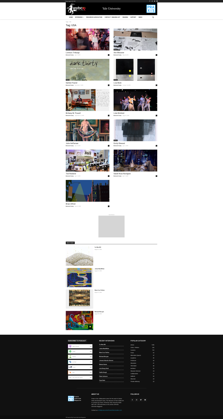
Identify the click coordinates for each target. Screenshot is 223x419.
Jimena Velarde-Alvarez (106, 360)
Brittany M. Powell (73, 113)
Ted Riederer (71, 174)
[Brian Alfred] (87, 191)
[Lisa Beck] (135, 70)
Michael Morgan (99, 311)
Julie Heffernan (72, 143)
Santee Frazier (71, 83)
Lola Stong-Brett (104, 368)
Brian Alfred (70, 204)
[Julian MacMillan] (79, 277)
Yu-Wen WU (98, 247)
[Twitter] (155, 1)
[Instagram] (152, 1)
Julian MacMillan (99, 268)
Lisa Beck (117, 83)
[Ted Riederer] (87, 160)
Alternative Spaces (70, 170)
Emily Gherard (119, 143)
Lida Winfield (119, 113)
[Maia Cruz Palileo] (79, 299)
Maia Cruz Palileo (100, 290)
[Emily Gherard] (135, 130)
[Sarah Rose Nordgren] (135, 160)
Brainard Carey (70, 55)
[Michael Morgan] (79, 320)
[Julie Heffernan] (87, 130)
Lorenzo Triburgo (73, 53)
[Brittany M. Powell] (87, 100)
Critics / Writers (117, 170)
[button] (153, 17)
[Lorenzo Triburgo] (87, 39)
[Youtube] (157, 1)
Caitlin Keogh (103, 372)
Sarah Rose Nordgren (122, 174)
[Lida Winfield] (135, 100)
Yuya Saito (102, 380)
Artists (67, 49)
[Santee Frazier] (87, 70)
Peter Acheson (103, 376)
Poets (67, 79)
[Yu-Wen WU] (79, 256)
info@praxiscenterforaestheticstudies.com (110, 410)
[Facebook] (150, 1)
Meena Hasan (103, 364)
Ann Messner (119, 53)
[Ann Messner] (135, 39)
